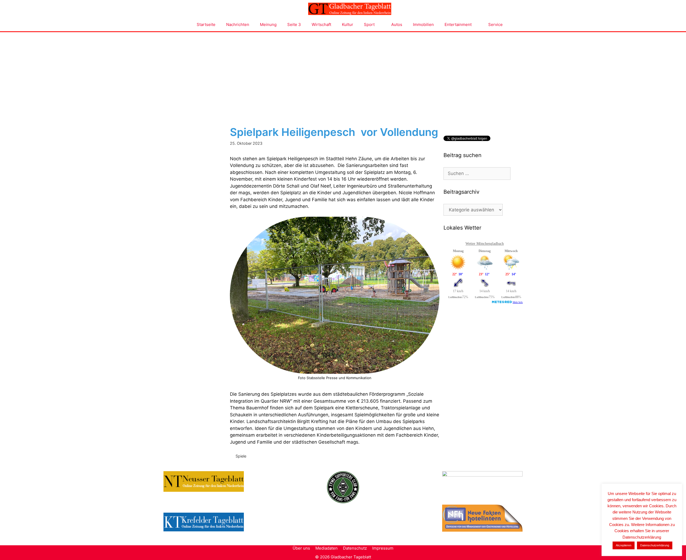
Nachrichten (237, 24)
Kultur (347, 24)
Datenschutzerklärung (654, 545)
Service (495, 24)
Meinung (268, 24)
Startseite (206, 24)
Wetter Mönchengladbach (484, 244)
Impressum (382, 548)
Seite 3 (294, 24)
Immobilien (423, 24)
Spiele (241, 456)
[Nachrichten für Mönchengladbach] (349, 9)
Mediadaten (326, 548)
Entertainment (458, 24)
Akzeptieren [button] (623, 545)
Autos (396, 24)
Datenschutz (355, 548)
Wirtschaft (321, 24)
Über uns (301, 548)
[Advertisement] (343, 72)
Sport (369, 24)
